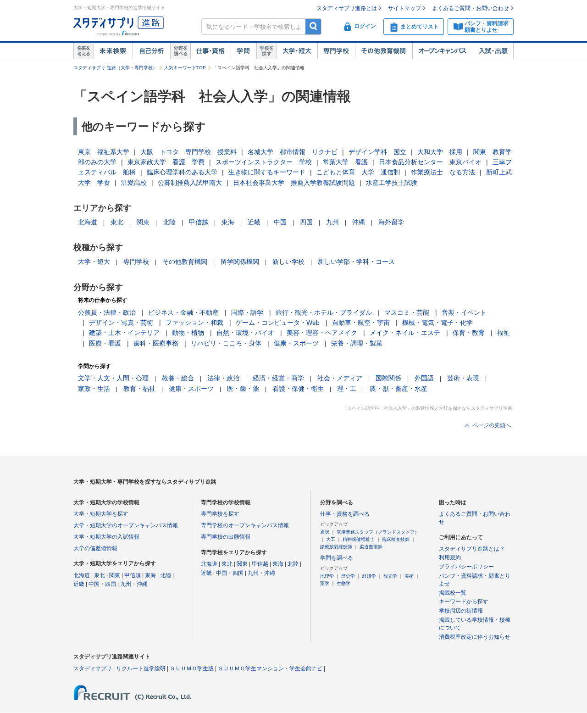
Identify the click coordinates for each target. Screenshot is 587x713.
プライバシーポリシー (466, 566)
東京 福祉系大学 (103, 152)
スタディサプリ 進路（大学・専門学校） (115, 67)
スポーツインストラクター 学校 (264, 162)
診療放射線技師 (336, 546)
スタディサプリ (92, 668)
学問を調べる (336, 558)
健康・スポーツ (296, 343)
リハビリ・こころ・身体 (226, 343)
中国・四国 (102, 584)
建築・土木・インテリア (124, 332)
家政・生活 (94, 388)
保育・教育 (469, 332)
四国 (306, 222)
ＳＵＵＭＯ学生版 (192, 668)
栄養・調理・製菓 (356, 343)
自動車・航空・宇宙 (361, 322)
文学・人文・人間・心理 (113, 378)
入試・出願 (493, 51)
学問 (243, 51)
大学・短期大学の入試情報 (106, 537)
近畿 (254, 222)
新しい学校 (288, 261)
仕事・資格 (210, 51)
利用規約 (450, 557)
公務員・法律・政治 (107, 312)
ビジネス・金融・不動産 (183, 312)
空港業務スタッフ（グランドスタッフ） (378, 532)
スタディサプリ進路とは (346, 8)
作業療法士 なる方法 (443, 172)
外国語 (424, 378)
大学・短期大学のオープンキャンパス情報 (125, 525)
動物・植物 (188, 332)
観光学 (390, 576)
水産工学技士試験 (391, 182)
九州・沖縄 (134, 584)
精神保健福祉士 (359, 539)
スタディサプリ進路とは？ (472, 549)
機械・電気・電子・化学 (437, 322)
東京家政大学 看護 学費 (166, 162)
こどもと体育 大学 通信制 (358, 172)
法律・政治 (223, 378)
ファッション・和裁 (194, 322)
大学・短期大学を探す (100, 514)
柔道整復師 (371, 546)
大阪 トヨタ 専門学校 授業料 (188, 152)
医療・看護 (105, 343)
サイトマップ (404, 8)
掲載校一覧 (452, 593)
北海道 (87, 222)
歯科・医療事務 (155, 343)
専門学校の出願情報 (225, 537)
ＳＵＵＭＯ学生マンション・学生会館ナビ (270, 668)
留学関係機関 (240, 261)
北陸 (169, 222)
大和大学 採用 (439, 152)
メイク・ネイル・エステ (405, 332)
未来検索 (113, 51)
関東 (143, 222)
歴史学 (348, 576)
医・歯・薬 (243, 388)
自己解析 (151, 51)
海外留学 (391, 222)
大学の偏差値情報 (95, 548)
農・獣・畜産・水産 (398, 388)
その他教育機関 (383, 51)
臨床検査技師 (396, 539)
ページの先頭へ (491, 425)
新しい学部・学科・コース (356, 261)
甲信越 (198, 222)
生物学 (343, 583)
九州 (332, 222)
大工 (330, 539)
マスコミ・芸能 (406, 312)
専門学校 (336, 51)
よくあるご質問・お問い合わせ (470, 8)
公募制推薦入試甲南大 (190, 182)
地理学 (327, 576)
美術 (409, 576)
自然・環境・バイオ (245, 332)
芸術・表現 (463, 378)
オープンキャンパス (442, 51)
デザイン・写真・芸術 (121, 322)
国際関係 (388, 378)
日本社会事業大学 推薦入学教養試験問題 (294, 182)
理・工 (346, 388)
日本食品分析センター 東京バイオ (430, 162)
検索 (313, 26)
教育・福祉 (139, 388)
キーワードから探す (463, 601)
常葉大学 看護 (345, 162)
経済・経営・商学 (278, 378)
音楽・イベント (464, 312)
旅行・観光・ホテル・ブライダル (324, 312)
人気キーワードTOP (185, 67)
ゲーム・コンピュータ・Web (278, 322)
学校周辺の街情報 (461, 610)
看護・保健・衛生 (298, 388)
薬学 (324, 583)
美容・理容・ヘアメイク (322, 332)
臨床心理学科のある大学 (182, 172)
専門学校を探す (220, 514)
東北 (117, 222)
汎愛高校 (134, 182)
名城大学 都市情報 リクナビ (293, 152)
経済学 (369, 576)
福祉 (503, 332)
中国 (280, 222)
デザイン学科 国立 (377, 152)
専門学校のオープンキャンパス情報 (245, 525)
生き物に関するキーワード (266, 172)
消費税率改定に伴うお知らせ (474, 637)
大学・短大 (297, 51)
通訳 (324, 532)
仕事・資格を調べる (345, 514)
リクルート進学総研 (141, 668)
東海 (228, 222)
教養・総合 (178, 378)
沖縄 (358, 222)
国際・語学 (247, 312)
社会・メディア (339, 378)
